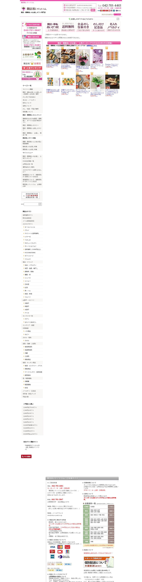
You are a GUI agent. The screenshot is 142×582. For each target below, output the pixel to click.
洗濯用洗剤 (28, 350)
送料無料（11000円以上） (33, 249)
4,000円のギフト (28, 419)
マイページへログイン (107, 14)
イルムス (28, 259)
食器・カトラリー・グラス (33, 366)
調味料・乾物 (29, 271)
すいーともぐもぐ (30, 246)
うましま (28, 240)
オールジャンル (30, 227)
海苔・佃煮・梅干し (31, 268)
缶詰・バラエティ (30, 265)
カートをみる (117, 14)
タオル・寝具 (27, 337)
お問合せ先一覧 (28, 164)
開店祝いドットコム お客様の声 (32, 185)
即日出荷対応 (27, 218)
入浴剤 (27, 356)
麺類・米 (28, 274)
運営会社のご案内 (28, 167)
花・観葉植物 (27, 378)
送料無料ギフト (28, 215)
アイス (27, 313)
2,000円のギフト (28, 413)
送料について (27, 106)
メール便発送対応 (28, 221)
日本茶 (27, 284)
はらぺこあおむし (30, 322)
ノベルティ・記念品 (29, 391)
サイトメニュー (28, 152)
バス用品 (28, 331)
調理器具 (28, 375)
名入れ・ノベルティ (29, 100)
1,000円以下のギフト (30, 407)
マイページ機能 (28, 89)
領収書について (28, 112)
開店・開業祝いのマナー (31, 125)
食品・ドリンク (28, 262)
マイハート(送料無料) (32, 233)
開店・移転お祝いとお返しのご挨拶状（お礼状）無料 (32, 93)
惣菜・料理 (28, 294)
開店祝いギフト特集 (29, 138)
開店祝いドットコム (27, 2)
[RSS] (26, 457)
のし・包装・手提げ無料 (31, 109)
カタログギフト (28, 224)
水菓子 (27, 309)
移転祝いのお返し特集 (30, 146)
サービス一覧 (27, 85)
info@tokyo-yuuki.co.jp (54, 515)
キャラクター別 (28, 316)
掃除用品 (28, 359)
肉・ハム (28, 290)
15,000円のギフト (29, 431)
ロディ (27, 319)
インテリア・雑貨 (28, 325)
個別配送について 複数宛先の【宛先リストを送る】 (32, 175)
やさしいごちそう (30, 243)
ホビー (27, 334)
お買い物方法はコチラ (60, 508)
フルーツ (28, 297)
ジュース (28, 278)
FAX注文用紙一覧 (28, 161)
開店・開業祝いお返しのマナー (32, 129)
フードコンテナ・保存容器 (33, 372)
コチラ (67, 502)
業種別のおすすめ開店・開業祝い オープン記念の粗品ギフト (32, 120)
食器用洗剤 (28, 347)
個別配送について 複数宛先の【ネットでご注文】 (32, 180)
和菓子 (27, 306)
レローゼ (28, 236)
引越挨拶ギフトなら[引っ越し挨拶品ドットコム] (32, 447)
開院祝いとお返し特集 (30, 149)
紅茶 (26, 287)
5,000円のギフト (28, 422)
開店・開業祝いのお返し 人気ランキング (32, 157)
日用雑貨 (26, 328)
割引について (27, 103)
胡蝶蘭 (27, 381)
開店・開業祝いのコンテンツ (32, 115)
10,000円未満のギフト (30, 425)
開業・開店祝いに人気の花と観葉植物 (32, 142)
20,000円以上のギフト (30, 434)
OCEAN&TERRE (30, 252)
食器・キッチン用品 (29, 362)
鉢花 (26, 388)
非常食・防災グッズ (29, 394)
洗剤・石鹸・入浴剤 (29, 343)
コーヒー (28, 281)
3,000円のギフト (28, 416)
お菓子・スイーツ (28, 300)
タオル (27, 340)
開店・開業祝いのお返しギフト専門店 (33, 12)
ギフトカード (29, 256)
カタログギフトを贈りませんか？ (32, 171)
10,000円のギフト (29, 428)
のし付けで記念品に (29, 97)
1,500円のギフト (28, 410)
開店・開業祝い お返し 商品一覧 (32, 134)
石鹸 (26, 353)
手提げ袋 (26, 397)
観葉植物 (28, 384)
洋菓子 (27, 303)
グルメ (27, 230)
